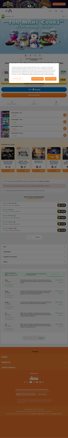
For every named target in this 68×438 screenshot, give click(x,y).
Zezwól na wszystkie (50, 78)
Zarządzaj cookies (17, 78)
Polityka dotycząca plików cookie (29, 74)
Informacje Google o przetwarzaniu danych (45, 74)
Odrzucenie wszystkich (37, 78)
